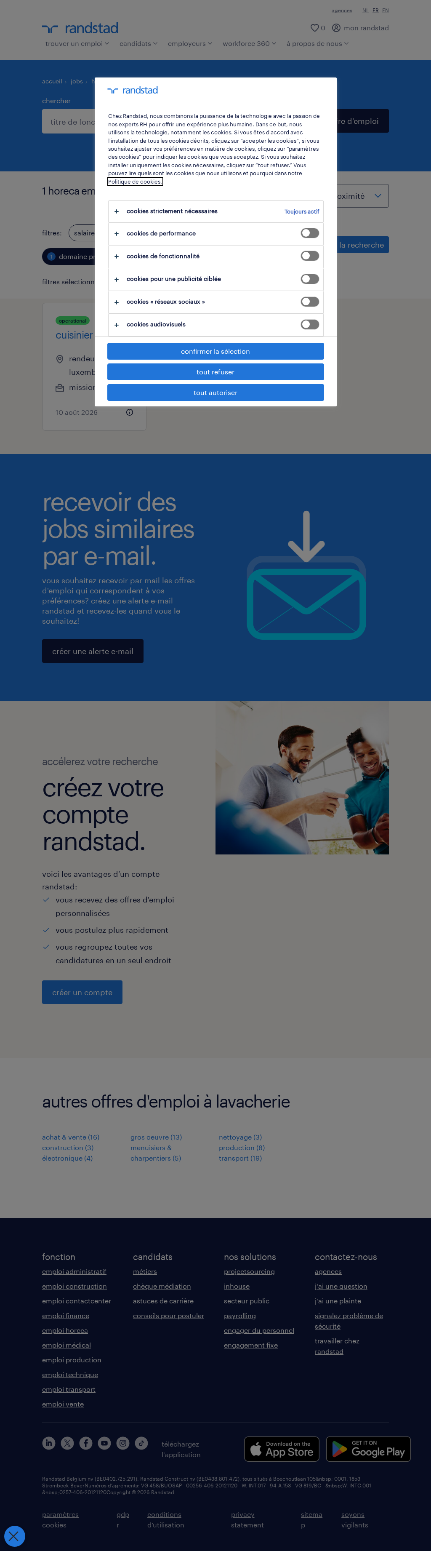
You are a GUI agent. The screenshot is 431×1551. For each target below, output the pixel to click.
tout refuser (215, 372)
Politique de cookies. (135, 181)
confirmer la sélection (215, 351)
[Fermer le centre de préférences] (14, 1536)
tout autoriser (215, 392)
